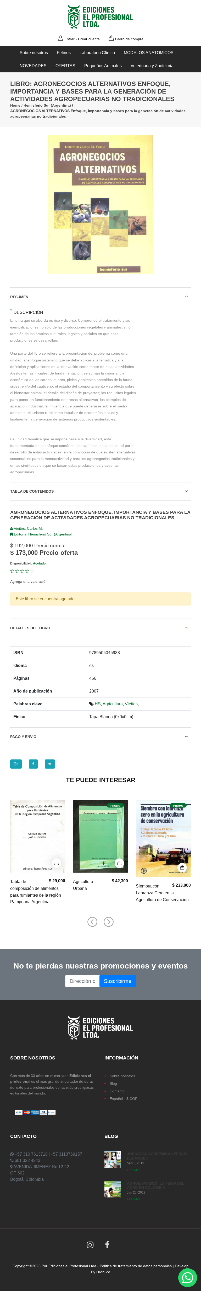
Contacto (117, 1091)
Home (15, 105)
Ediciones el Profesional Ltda (72, 1266)
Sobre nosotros (34, 52)
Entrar (69, 39)
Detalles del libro (30, 628)
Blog (113, 1083)
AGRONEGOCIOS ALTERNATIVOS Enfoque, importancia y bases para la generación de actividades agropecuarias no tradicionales (98, 113)
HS (98, 704)
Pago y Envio (23, 737)
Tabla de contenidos (32, 491)
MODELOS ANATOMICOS (149, 52)
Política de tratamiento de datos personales (136, 1266)
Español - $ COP (123, 1099)
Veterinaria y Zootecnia (152, 66)
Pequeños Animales (103, 66)
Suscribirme (117, 981)
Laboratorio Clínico (97, 52)
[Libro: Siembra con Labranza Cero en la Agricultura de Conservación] (163, 838)
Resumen (19, 297)
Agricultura (113, 704)
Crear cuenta (89, 39)
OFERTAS (65, 66)
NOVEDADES (33, 66)
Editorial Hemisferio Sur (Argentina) (42, 534)
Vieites (131, 704)
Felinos (64, 52)
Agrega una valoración (29, 581)
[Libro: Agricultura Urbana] (100, 836)
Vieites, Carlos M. (28, 528)
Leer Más (133, 1170)
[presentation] (92, 922)
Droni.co (103, 1272)
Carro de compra (129, 39)
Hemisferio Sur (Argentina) (47, 105)
